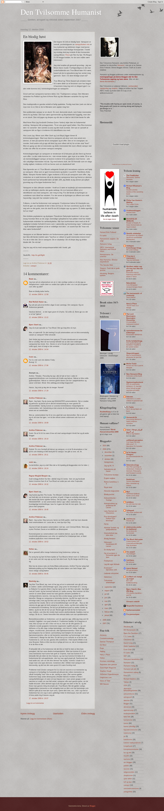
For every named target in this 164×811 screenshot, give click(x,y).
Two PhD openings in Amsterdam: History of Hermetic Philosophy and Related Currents (134, 470)
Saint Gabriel (130, 297)
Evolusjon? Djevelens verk (110, 569)
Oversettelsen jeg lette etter (110, 534)
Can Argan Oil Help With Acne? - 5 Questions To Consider (134, 444)
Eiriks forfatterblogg (134, 341)
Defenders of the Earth (134, 376)
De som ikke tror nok (133, 504)
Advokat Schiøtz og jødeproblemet (111, 528)
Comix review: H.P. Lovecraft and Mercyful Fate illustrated (134, 543)
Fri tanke (103, 236)
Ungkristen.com (106, 677)
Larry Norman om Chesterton (110, 512)
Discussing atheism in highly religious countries (134, 421)
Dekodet (129, 397)
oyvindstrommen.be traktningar (134, 332)
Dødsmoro (108, 577)
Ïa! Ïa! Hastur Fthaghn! (131, 453)
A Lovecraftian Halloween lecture (132, 323)
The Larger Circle (132, 204)
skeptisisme (128, 775)
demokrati (127, 707)
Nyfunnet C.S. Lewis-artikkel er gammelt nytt (134, 400)
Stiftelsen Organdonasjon (109, 674)
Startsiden (58, 713)
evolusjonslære (129, 713)
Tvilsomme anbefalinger (109, 581)
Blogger (92, 806)
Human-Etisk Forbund (108, 232)
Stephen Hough (105, 671)
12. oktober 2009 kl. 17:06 (38, 365)
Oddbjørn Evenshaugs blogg (133, 247)
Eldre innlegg (88, 713)
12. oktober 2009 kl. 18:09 (38, 423)
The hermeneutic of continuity (134, 294)
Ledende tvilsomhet (111, 573)
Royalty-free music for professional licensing (121, 164)
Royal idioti (108, 487)
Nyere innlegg (27, 713)
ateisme (127, 700)
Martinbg (32, 581)
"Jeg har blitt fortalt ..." (133, 260)
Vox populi (130, 552)
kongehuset (128, 746)
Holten (31, 549)
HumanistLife (131, 417)
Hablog (102, 651)
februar (107, 612)
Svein (31, 357)
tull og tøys (128, 782)
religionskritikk (129, 772)
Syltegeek (130, 510)
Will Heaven (104, 684)
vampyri (33, 266)
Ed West (103, 645)
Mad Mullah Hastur (36, 302)
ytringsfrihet (128, 792)
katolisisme (128, 739)
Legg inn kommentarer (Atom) (41, 719)
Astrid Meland (131, 568)
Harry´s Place (105, 655)
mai (106, 601)
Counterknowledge (107, 638)
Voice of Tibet (105, 681)
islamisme (127, 733)
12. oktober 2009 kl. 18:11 (38, 455)
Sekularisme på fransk (110, 470)
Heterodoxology (132, 465)
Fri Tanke (130, 407)
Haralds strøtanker (133, 233)
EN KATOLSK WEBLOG (131, 220)
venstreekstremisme (131, 788)
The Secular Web (106, 265)
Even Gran (128, 649)
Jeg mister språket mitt (134, 512)
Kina (125, 676)
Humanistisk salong (131, 672)
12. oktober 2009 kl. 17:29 (38, 391)
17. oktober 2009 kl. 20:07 (38, 698)
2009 (105, 449)
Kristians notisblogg (107, 661)
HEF (125, 656)
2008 (105, 620)
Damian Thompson (107, 642)
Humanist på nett (130, 669)
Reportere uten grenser (108, 664)
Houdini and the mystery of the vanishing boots (134, 192)
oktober (108, 459)
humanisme (128, 720)
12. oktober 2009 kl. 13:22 (38, 317)
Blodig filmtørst (109, 539)
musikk (126, 756)
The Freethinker (132, 175)
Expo (102, 648)
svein (31, 462)
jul (124, 736)
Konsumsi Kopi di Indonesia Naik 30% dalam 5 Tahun (133, 275)
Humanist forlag (106, 244)
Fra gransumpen (132, 614)
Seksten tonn (130, 212)
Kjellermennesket (133, 610)
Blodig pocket (109, 494)
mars (107, 608)
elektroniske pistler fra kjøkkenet (133, 528)
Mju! (128, 492)
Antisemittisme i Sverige (110, 499)
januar (107, 615)
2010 (105, 446)
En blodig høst (109, 550)
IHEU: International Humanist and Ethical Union (108, 249)
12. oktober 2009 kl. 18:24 (38, 468)
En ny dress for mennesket (131, 532)
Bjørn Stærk (34, 325)
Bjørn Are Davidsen (131, 633)
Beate (31, 279)
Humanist (127, 663)
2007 (105, 623)
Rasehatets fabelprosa (134, 335)
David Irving (128, 643)
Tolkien (126, 682)
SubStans (130, 560)
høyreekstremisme (130, 730)
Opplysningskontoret (134, 382)
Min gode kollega (132, 250)
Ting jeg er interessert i (131, 257)
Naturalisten (131, 283)
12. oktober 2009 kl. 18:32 (38, 484)
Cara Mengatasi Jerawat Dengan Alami (134, 286)
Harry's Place (131, 304)
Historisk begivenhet (111, 491)
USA (125, 685)
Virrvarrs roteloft (132, 602)
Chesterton (128, 640)
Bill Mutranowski (130, 630)
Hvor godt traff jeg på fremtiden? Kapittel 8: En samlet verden (133, 345)
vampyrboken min (82, 44)
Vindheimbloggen (133, 211)
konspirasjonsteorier (131, 749)
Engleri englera (109, 478)
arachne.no (130, 519)
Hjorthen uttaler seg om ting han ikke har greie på (134, 269)
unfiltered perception (134, 440)
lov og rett (127, 753)
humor (126, 723)
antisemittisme (129, 694)
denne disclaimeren (107, 81)
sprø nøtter (128, 779)
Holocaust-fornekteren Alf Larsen (110, 544)
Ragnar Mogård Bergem (38, 476)
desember (108, 452)
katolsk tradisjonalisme (132, 743)
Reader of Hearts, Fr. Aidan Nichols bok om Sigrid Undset (134, 225)
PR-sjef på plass (132, 570)
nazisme (127, 759)
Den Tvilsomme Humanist (60, 12)
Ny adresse (130, 562)
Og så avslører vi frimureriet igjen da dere (112, 555)
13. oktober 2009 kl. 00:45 (38, 574)
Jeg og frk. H (109, 466)
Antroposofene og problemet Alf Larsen (110, 505)
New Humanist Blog (134, 374)
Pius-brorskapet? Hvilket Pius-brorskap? (110, 519)
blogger (126, 704)
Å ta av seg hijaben (133, 434)
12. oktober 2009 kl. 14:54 (38, 349)
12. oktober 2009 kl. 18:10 (38, 439)
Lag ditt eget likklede (111, 564)
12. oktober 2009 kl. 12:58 (38, 294)
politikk (126, 766)
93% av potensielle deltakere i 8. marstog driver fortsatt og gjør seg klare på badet (133, 387)
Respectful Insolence (134, 606)
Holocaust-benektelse (132, 659)
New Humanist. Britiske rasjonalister (108, 261)
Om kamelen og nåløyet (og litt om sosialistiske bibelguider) (134, 237)
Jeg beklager (130, 554)
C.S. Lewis (128, 636)
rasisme (127, 769)
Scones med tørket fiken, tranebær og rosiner (132, 483)
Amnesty (103, 635)
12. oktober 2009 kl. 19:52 (38, 542)
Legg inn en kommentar (35, 703)
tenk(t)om (130, 502)
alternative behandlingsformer (130, 690)
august (107, 591)
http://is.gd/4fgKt (38, 255)
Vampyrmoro (108, 462)
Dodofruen (130, 479)
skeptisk (114, 88)
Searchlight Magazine (108, 668)
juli (106, 594)
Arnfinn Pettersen (36, 398)
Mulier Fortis (131, 364)
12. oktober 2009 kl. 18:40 (38, 509)
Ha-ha (106, 524)
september (109, 587)
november (108, 456)
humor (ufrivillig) (129, 726)
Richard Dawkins (130, 679)
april (106, 605)
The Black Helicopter (134, 539)
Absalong (127, 627)
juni (106, 598)
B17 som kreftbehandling (131, 582)
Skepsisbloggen (132, 353)
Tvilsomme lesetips (111, 475)
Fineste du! (130, 521)
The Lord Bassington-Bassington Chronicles (131, 317)
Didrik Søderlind (129, 646)
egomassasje (129, 710)
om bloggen (128, 762)
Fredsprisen (108, 561)
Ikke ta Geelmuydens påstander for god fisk (133, 356)
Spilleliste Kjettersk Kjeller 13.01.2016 (133, 495)
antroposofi (128, 697)
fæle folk (127, 717)
